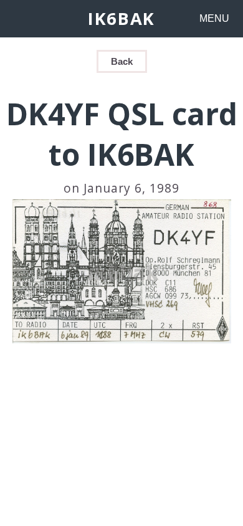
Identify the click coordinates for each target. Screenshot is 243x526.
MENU (214, 18)
